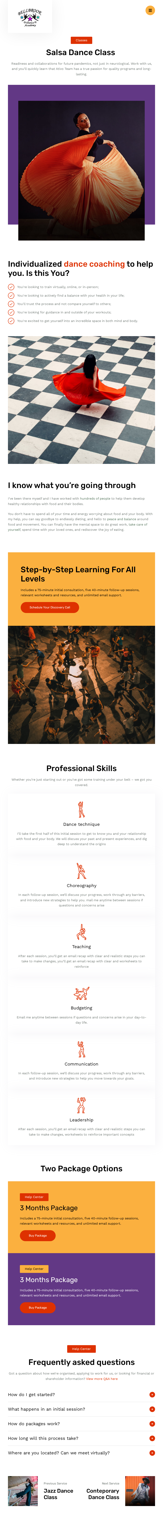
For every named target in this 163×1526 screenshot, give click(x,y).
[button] (150, 10)
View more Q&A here (101, 1379)
